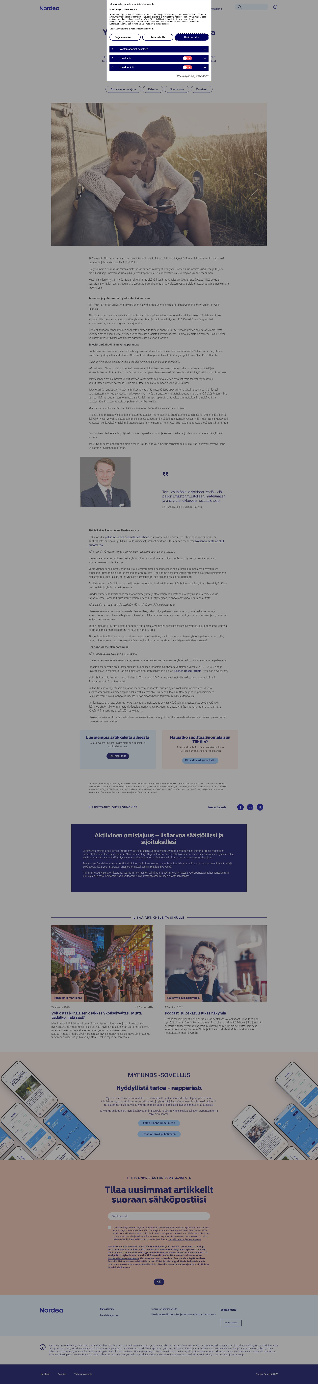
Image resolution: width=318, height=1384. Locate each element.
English (119, 9)
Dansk (112, 9)
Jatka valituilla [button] (158, 37)
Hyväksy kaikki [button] (191, 37)
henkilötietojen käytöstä (142, 29)
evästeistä (123, 29)
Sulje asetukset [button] (123, 37)
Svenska (134, 9)
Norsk (126, 9)
